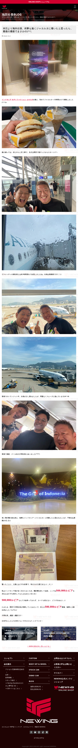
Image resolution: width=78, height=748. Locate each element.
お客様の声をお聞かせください (63, 665)
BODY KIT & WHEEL (38, 664)
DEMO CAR (34, 675)
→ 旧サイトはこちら (12, 688)
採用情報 (8, 677)
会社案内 (7, 664)
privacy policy (39, 738)
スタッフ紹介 (10, 680)
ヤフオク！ (58, 673)
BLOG (31, 681)
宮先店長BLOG (35, 689)
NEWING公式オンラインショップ (63, 680)
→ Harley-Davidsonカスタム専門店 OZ (14, 684)
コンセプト (8, 658)
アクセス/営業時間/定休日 (14, 669)
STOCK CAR (34, 670)
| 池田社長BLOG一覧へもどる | (39, 646)
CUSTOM (33, 658)
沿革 (7, 675)
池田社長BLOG (35, 686)
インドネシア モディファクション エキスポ (17, 100)
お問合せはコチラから (63, 658)
